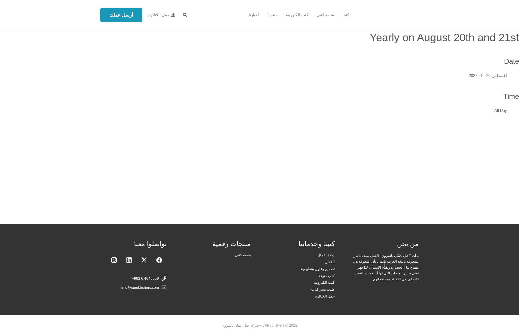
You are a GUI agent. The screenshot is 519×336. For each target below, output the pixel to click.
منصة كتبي (243, 255)
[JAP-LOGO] (389, 15)
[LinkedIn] (129, 260)
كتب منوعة (326, 276)
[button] (185, 15)
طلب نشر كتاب (323, 289)
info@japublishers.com (140, 287)
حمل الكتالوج (325, 296)
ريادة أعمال (326, 255)
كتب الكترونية (324, 282)
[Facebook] (159, 260)
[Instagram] (114, 260)
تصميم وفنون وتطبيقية (318, 269)
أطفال (330, 262)
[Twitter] (144, 260)
